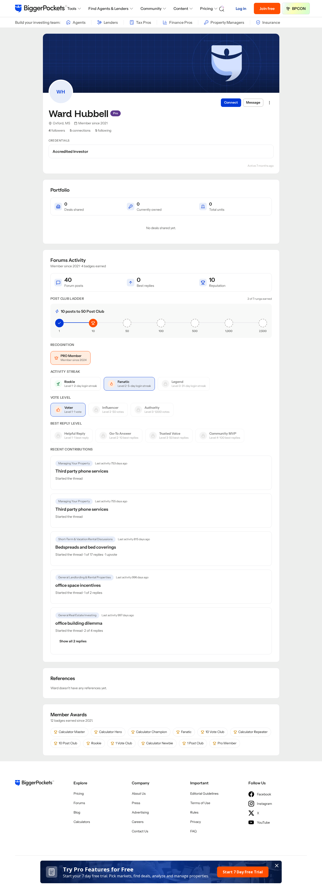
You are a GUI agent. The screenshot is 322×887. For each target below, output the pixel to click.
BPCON (299, 8)
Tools (71, 8)
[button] (161, 872)
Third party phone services (81, 471)
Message (253, 102)
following (103, 130)
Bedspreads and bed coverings (85, 547)
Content (180, 8)
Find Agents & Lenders (108, 8)
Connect (231, 102)
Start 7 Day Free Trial (243, 872)
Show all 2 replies (73, 641)
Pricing (206, 8)
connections (80, 130)
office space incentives (78, 585)
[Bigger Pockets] (41, 8)
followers (57, 130)
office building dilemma (78, 623)
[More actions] (269, 102)
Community (150, 8)
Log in (241, 8)
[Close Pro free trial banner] (277, 865)
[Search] (221, 9)
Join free (267, 8)
